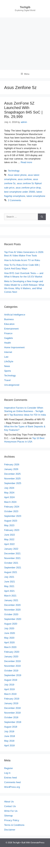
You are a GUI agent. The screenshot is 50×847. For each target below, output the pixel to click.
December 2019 (12, 661)
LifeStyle (8, 361)
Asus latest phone (17, 175)
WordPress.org (12, 787)
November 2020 (12, 609)
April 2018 (9, 745)
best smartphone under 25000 (19, 192)
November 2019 (12, 666)
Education (9, 324)
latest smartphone (36, 196)
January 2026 (11, 469)
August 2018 (10, 727)
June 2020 (9, 633)
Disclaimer (9, 829)
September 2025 (12, 483)
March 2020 (10, 647)
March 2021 (10, 595)
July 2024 (9, 488)
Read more (26, 162)
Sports (7, 371)
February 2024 (11, 506)
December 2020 (12, 605)
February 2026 (11, 464)
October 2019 (11, 670)
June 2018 (9, 736)
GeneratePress (37, 842)
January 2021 (11, 600)
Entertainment (11, 328)
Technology (14, 170)
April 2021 (9, 591)
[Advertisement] (25, 43)
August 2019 (10, 680)
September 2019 (12, 675)
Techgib (25, 7)
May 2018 (9, 741)
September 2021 (12, 567)
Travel (7, 380)
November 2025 (12, 478)
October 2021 (11, 563)
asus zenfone (25, 179)
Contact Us (10, 806)
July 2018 (9, 731)
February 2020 (11, 652)
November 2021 (12, 558)
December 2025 (12, 474)
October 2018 (11, 717)
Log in (7, 773)
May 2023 (9, 525)
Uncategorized (11, 385)
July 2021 (9, 577)
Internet (8, 352)
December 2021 (12, 553)
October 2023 (11, 511)
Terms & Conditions (14, 825)
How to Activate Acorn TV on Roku (22, 260)
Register (8, 768)
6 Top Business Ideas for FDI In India (26, 415)
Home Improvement (14, 347)
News (7, 366)
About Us (9, 801)
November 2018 (12, 712)
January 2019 (11, 703)
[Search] (42, 217)
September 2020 (12, 619)
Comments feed (12, 782)
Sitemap (8, 815)
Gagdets (8, 338)
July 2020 (9, 628)
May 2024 (9, 492)
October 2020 (11, 614)
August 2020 (10, 623)
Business (9, 319)
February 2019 (11, 698)
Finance (8, 333)
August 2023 (10, 520)
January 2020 (11, 656)
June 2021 (9, 581)
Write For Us (11, 811)
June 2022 (9, 534)
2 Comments (14, 200)
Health (7, 342)
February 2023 (11, 530)
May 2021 (9, 586)
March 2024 (10, 502)
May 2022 (9, 539)
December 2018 (12, 708)
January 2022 (11, 549)
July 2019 (9, 684)
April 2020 (9, 642)
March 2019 (10, 694)
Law (6, 357)
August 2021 (10, 572)
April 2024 (9, 497)
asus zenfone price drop (28, 187)
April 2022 (9, 544)
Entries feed (10, 777)
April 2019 (9, 689)
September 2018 (12, 722)
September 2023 (12, 516)
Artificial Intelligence (14, 314)
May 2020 (9, 638)
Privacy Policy (11, 820)
